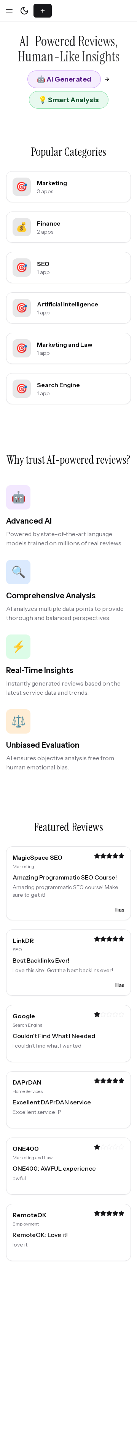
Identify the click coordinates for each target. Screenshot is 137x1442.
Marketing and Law (33, 1157)
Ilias (119, 909)
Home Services (28, 1091)
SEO (17, 949)
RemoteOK (29, 1215)
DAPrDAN (27, 1082)
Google (24, 1016)
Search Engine (27, 1025)
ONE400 (26, 1148)
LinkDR (23, 940)
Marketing (23, 866)
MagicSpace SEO (37, 857)
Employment (26, 1224)
